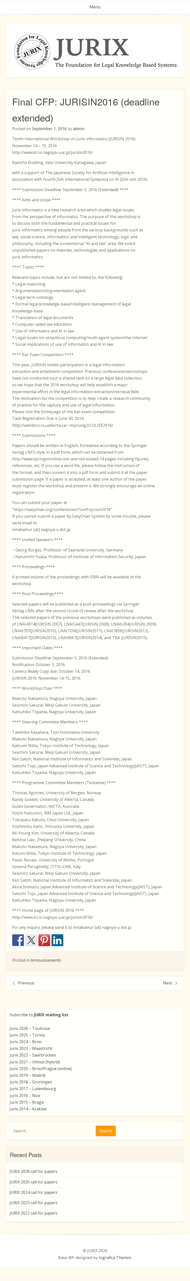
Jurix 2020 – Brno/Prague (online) (41, 1068)
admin (78, 128)
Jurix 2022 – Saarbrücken (33, 1055)
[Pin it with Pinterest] (44, 940)
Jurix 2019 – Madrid (27, 1075)
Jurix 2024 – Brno (26, 1041)
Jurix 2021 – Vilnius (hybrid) (35, 1062)
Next (167, 983)
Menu (95, 7)
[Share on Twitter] (31, 940)
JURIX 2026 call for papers (33, 1171)
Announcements (46, 960)
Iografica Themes (115, 1257)
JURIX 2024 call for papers (33, 1192)
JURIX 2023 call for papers (33, 1202)
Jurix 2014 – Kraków (28, 1109)
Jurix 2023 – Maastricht (31, 1048)
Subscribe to (39, 1014)
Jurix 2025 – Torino (27, 1035)
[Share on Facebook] (18, 940)
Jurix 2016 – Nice (25, 1095)
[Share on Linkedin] (57, 940)
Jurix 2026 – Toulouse (30, 1028)
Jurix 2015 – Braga (27, 1102)
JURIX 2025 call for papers (33, 1182)
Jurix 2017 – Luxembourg (33, 1088)
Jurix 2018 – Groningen (31, 1082)
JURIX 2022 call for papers (33, 1213)
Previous (26, 983)
